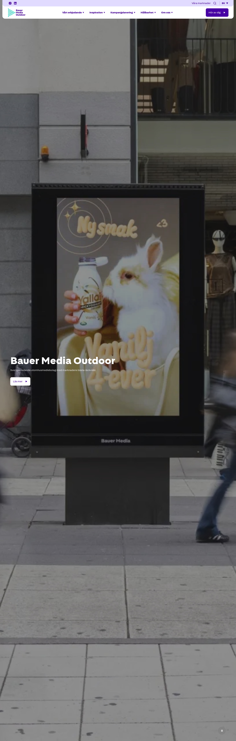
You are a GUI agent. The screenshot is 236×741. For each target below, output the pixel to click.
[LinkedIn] (15, 3)
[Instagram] (10, 3)
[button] (214, 3)
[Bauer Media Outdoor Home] (17, 12)
